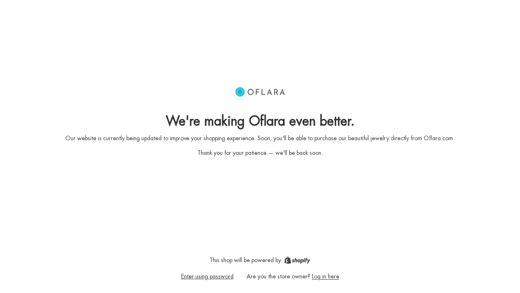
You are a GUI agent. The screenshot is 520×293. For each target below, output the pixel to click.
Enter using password (207, 276)
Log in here (325, 276)
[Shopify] (297, 260)
